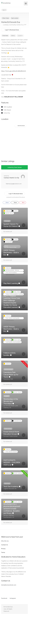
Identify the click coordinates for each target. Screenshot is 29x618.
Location (20, 35)
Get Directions (21, 125)
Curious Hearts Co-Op (11, 178)
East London (14, 18)
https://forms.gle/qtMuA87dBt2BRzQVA (13, 71)
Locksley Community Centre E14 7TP (14, 25)
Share (7, 202)
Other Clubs (5, 18)
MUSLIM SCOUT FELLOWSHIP (13, 97)
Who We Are (5, 541)
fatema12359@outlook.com (14, 183)
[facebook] (19, 609)
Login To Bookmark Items (16, 193)
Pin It (23, 202)
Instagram (13, 598)
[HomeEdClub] (6, 3)
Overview (5, 35)
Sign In (4, 10)
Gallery (13, 35)
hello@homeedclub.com (8, 585)
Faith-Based (7, 110)
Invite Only (7, 113)
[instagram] (22, 609)
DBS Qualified (8, 107)
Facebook (4, 598)
